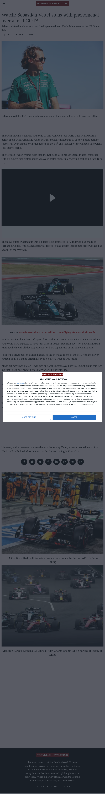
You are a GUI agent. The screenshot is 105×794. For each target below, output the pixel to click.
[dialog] (52, 397)
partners (20, 383)
